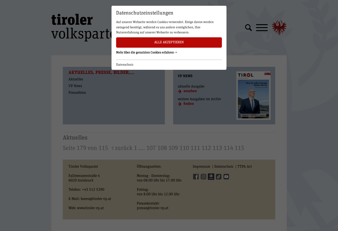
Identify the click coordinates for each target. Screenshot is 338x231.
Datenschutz (124, 64)
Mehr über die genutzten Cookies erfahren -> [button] (146, 52)
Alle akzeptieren (169, 42)
